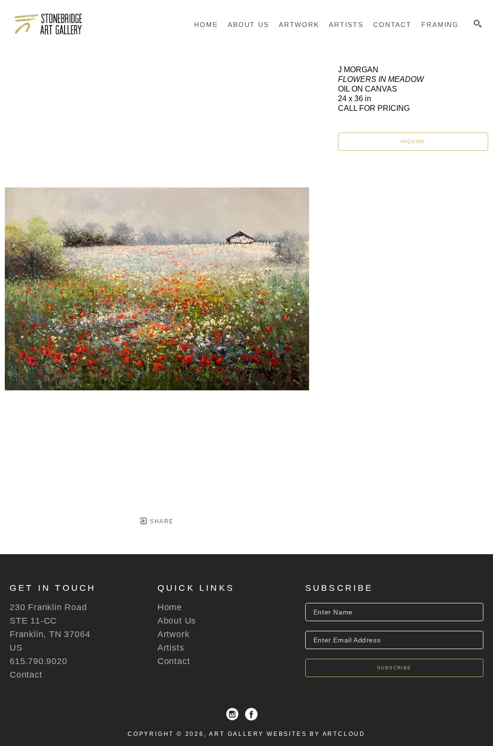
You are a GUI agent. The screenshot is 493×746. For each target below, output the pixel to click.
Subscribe (394, 667)
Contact (26, 674)
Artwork (173, 634)
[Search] (477, 23)
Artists (170, 647)
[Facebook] (251, 714)
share (160, 521)
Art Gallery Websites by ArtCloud (287, 734)
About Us (176, 620)
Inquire (413, 141)
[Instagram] (232, 714)
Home (169, 607)
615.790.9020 (38, 661)
